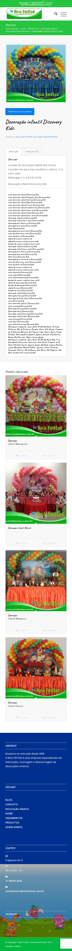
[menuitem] (54, 14)
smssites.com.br (13, 946)
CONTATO (11, 804)
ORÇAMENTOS (13, 818)
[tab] (13, 151)
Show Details (50, 455)
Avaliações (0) (31, 151)
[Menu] (62, 14)
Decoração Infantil (24, 136)
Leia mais (22, 455)
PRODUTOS (10, 25)
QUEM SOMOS (13, 827)
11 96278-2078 (35, 3)
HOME (9, 813)
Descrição (13, 151)
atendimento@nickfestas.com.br (36, 4)
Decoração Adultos (17, 808)
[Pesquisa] (54, 14)
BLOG (8, 799)
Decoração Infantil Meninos (45, 136)
